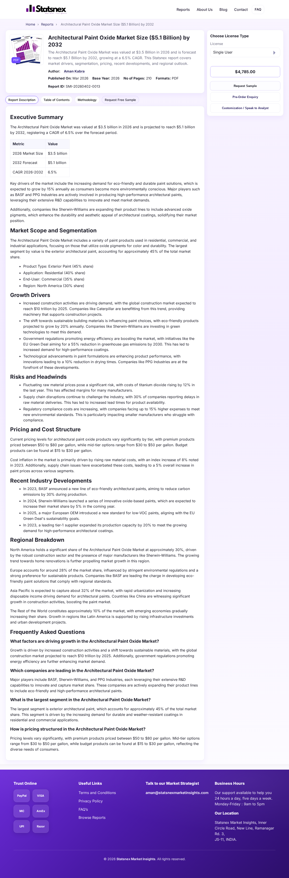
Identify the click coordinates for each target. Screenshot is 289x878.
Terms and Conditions (97, 792)
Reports (183, 9)
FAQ (258, 9)
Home (30, 24)
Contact (241, 9)
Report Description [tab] (21, 100)
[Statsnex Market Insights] (46, 9)
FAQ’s (83, 809)
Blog (223, 9)
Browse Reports (92, 817)
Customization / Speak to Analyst (245, 108)
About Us (205, 9)
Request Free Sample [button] (120, 99)
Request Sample (245, 85)
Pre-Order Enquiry (245, 97)
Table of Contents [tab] (57, 100)
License (216, 44)
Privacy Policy (91, 801)
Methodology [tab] (87, 100)
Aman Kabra (74, 71)
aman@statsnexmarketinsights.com (177, 792)
